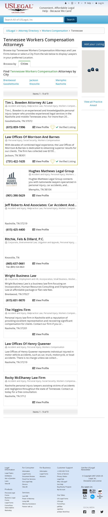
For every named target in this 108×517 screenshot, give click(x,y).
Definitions (8, 476)
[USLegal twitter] (101, 511)
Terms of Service (63, 474)
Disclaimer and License (93, 481)
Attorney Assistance (29, 504)
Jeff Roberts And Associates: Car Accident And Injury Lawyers (51, 205)
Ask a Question (10, 478)
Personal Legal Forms (10, 494)
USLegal (10, 30)
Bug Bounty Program (64, 487)
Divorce (25, 484)
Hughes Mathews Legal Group (51, 171)
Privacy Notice (62, 476)
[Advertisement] (93, 155)
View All (7, 483)
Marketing (8, 510)
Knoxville (35, 83)
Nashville (61, 83)
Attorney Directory (28, 30)
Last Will (25, 496)
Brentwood (9, 80)
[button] (89, 70)
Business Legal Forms (10, 499)
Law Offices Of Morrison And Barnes (32, 137)
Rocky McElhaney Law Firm (25, 377)
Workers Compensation (55, 30)
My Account (61, 489)
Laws (6, 481)
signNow (60, 509)
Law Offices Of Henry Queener (28, 343)
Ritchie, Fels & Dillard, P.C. (24, 239)
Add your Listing (94, 44)
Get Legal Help (27, 481)
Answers (43, 476)
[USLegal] (18, 4)
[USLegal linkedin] (93, 511)
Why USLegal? (62, 481)
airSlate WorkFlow (63, 512)
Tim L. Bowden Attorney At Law (29, 102)
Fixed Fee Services (29, 479)
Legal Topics (9, 473)
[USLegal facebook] (84, 511)
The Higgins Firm (18, 310)
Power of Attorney (28, 498)
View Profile (42, 127)
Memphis (61, 80)
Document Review (28, 476)
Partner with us (27, 506)
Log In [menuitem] (100, 3)
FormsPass (61, 504)
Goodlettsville (11, 83)
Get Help (60, 484)
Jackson (34, 80)
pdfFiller (59, 506)
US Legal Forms (62, 498)
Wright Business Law (20, 275)
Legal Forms (9, 503)
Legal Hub (60, 479)
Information (26, 471)
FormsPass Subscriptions (9, 507)
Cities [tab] (24, 63)
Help (88, 3)
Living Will (25, 501)
